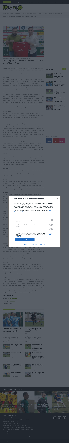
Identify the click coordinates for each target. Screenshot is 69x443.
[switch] (51, 220)
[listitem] (34, 217)
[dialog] (34, 221)
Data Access (34, 244)
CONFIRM (24, 239)
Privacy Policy (42, 244)
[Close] (58, 198)
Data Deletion (27, 244)
